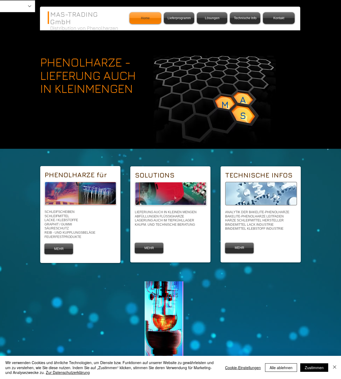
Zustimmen (314, 367)
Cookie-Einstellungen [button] (243, 367)
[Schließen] (334, 367)
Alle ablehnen (281, 367)
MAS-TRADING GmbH (74, 18)
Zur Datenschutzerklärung (68, 372)
